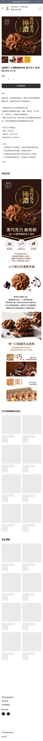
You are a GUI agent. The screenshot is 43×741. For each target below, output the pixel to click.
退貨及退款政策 (7, 697)
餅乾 (4, 162)
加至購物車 (21, 86)
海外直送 (5, 701)
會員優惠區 (6, 705)
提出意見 (4, 736)
